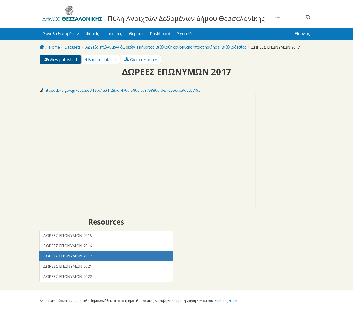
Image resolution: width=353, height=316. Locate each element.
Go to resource (143, 59)
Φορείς (92, 33)
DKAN (218, 300)
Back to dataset (101, 59)
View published (65, 60)
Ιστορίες (114, 33)
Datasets (73, 47)
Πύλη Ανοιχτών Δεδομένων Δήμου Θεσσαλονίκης (186, 18)
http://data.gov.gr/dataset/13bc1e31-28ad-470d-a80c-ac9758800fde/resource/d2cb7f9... (122, 90)
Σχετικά (184, 33)
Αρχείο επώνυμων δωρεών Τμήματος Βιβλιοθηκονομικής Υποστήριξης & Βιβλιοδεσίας (165, 47)
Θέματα (136, 33)
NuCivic (234, 300)
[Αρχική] (71, 14)
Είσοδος (302, 33)
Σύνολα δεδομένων (61, 33)
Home (54, 47)
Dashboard (160, 33)
